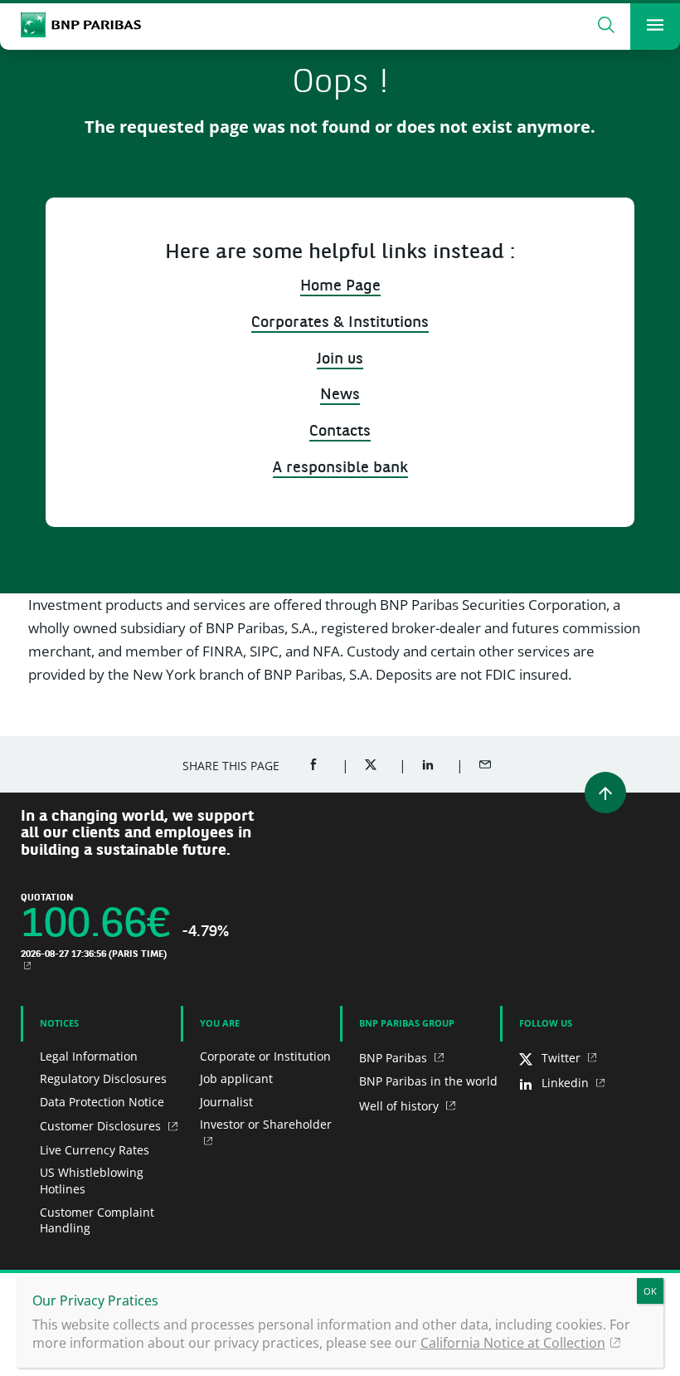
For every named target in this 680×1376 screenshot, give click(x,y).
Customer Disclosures (102, 1126)
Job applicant (236, 1078)
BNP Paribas (394, 1058)
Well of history (400, 1106)
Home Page (340, 287)
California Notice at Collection (512, 1343)
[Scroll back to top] (605, 792)
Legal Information (89, 1056)
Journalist (226, 1102)
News (340, 395)
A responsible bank (340, 468)
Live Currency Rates (94, 1150)
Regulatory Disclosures (103, 1078)
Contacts (340, 432)
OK (650, 1291)
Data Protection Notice (102, 1102)
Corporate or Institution (265, 1056)
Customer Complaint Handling (97, 1220)
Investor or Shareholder (266, 1124)
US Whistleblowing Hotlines (91, 1180)
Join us (340, 360)
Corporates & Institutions (340, 323)
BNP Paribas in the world (428, 1081)
